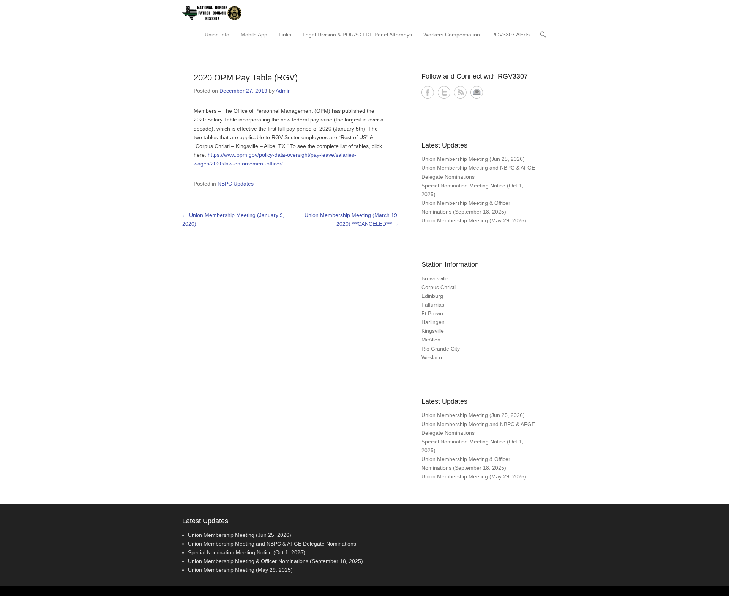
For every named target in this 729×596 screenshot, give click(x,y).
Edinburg (432, 296)
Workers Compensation (451, 34)
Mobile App (254, 34)
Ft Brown (432, 313)
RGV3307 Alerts (510, 34)
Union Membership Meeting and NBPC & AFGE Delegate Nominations (272, 544)
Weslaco (431, 357)
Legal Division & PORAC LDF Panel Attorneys (357, 34)
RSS (460, 92)
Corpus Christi (438, 287)
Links (285, 34)
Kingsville (432, 331)
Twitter (444, 92)
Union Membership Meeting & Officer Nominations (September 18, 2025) (275, 561)
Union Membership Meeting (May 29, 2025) (473, 220)
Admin (283, 91)
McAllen (430, 340)
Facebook (427, 92)
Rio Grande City (440, 349)
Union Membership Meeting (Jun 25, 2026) (473, 159)
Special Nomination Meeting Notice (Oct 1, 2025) (246, 552)
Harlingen (433, 322)
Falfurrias (432, 305)
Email (476, 92)
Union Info (217, 34)
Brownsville (434, 278)
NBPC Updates (236, 184)
